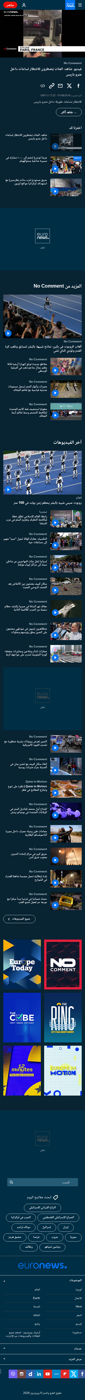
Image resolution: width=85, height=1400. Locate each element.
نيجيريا (43, 511)
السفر (79, 1315)
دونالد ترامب (23, 1227)
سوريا (73, 1237)
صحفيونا (77, 1332)
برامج (37, 1324)
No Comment (73, 341)
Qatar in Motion (36, 781)
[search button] (11, 1182)
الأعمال (78, 1298)
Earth (36, 1298)
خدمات (78, 1348)
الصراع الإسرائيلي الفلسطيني (58, 1217)
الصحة (36, 1306)
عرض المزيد (75, 1359)
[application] (42, 33)
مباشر (10, 5)
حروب (54, 1237)
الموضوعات (75, 1280)
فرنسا (36, 1237)
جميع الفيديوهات (21, 919)
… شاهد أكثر (69, 112)
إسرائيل (46, 1227)
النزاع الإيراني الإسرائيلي (42, 1207)
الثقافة (36, 1315)
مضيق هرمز (14, 1237)
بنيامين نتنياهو (52, 1247)
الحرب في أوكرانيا (21, 1217)
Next (79, 1306)
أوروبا (79, 1289)
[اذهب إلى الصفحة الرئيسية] (70, 5)
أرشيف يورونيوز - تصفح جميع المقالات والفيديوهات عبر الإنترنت (23, 1334)
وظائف (29, 1247)
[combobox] (42, 1182)
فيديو (79, 1324)
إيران (65, 1227)
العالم (79, 497)
